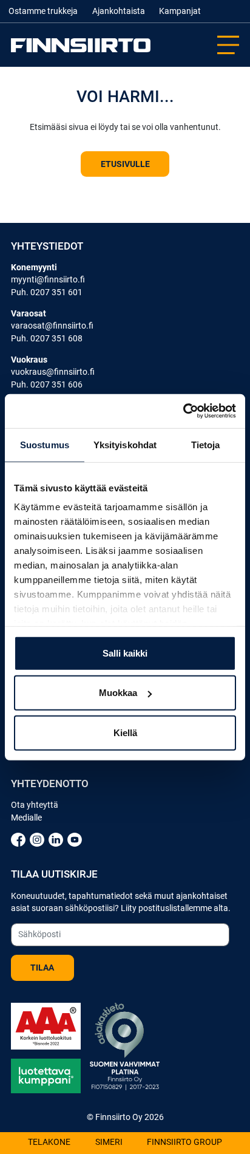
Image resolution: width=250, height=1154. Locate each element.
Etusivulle (125, 164)
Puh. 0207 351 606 (47, 384)
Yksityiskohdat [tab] (125, 444)
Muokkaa (118, 693)
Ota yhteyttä (34, 805)
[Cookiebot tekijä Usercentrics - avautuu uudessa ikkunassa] (183, 411)
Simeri (109, 1143)
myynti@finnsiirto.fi (48, 279)
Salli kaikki (125, 652)
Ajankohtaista (118, 11)
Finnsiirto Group (184, 1143)
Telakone (49, 1143)
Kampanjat (180, 11)
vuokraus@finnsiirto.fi (53, 372)
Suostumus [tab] (44, 444)
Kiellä (125, 732)
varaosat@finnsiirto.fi (52, 325)
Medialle (26, 817)
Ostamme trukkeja (43, 11)
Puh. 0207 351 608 (47, 338)
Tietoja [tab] (205, 444)
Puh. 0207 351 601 (47, 292)
